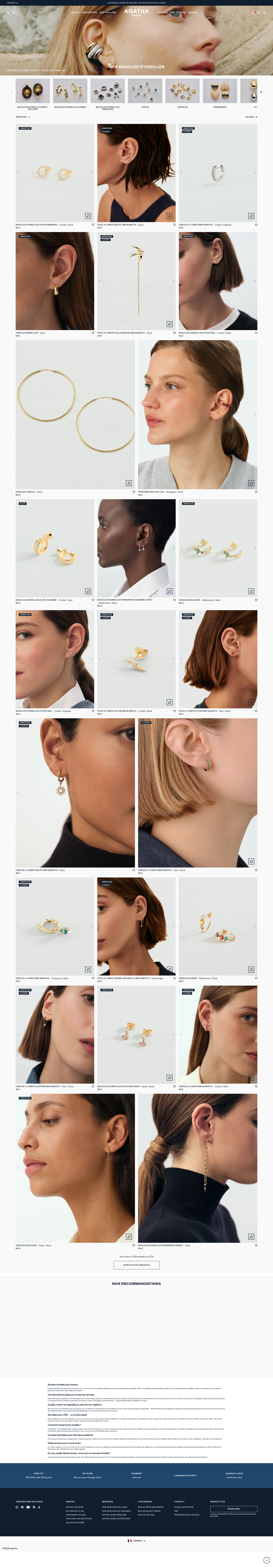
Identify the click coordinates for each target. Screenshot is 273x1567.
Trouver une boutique (79, 1519)
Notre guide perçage (114, 1515)
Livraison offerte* (185, 1476)
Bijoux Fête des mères (151, 1507)
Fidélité (38, 1476)
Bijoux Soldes (146, 1515)
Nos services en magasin (116, 1511)
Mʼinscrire (234, 1509)
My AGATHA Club (75, 1511)
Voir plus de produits (136, 1265)
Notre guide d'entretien (116, 1519)
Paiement (136, 1476)
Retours (87, 1476)
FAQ (176, 1511)
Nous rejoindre (75, 1523)
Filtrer (249, 117)
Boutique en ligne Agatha (23, 71)
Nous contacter (184, 1507)
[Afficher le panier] (264, 13)
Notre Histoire (74, 1507)
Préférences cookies (187, 1515)
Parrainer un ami (75, 1515)
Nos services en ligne (114, 1507)
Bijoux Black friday (149, 1511)
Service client (234, 1476)
